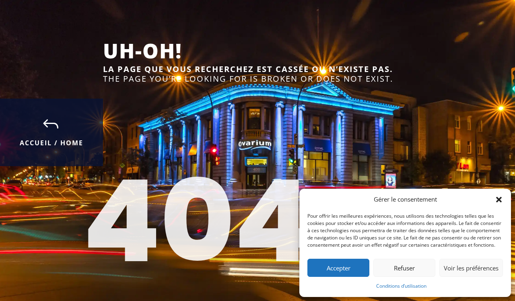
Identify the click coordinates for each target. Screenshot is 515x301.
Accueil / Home (51, 142)
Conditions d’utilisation (401, 285)
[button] (499, 200)
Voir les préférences (471, 268)
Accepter (338, 268)
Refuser (404, 268)
